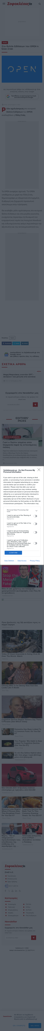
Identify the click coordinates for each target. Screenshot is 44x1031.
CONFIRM (13, 553)
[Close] (39, 470)
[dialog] (22, 515)
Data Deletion (9, 561)
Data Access (22, 561)
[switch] (35, 516)
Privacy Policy (35, 561)
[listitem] (22, 510)
